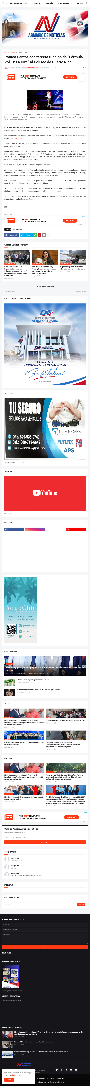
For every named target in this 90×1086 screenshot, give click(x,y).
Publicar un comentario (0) (45, 286)
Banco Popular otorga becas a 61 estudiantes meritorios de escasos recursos (24, 743)
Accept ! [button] (9, 1080)
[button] (3, 3)
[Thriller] (35, 564)
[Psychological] (76, 551)
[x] (55, 529)
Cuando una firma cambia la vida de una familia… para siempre (38, 690)
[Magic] (14, 542)
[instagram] (35, 529)
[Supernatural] (14, 564)
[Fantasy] (35, 534)
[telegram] (76, 1070)
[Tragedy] (55, 564)
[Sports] (76, 559)
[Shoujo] (14, 559)
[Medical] (76, 546)
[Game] (55, 534)
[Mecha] (35, 546)
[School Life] (35, 555)
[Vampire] (76, 564)
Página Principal (9, 52)
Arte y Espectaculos (18, 3)
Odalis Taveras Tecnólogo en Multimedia (50, 1082)
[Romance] (14, 555)
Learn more (16, 1075)
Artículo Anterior (9, 292)
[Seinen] (76, 555)
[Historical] (14, 538)
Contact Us (60, 1078)
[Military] (14, 551)
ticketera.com (17, 138)
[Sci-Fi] (55, 555)
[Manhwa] (55, 542)
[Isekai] (55, 538)
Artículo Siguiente (80, 292)
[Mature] (14, 546)
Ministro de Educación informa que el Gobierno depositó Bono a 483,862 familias (24, 798)
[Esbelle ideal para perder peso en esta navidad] (9, 682)
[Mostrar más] (48, 235)
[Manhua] (35, 542)
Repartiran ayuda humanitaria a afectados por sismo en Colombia (72, 268)
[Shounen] (35, 559)
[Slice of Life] (55, 559)
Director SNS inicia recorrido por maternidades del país (65, 720)
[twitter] (66, 1070)
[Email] (44, 235)
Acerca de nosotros (38, 1078)
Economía (49, 3)
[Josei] (76, 538)
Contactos (50, 1078)
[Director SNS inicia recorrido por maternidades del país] (7, 1044)
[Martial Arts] (76, 542)
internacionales (22, 52)
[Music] (35, 551)
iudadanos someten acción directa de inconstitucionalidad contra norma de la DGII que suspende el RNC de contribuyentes (63, 745)
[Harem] (76, 534)
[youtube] (76, 529)
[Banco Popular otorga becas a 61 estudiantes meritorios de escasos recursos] (7, 1054)
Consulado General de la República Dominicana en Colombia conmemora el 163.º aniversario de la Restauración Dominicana (15, 271)
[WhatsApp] (35, 235)
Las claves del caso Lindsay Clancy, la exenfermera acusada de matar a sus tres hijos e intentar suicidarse (44, 270)
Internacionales (65, 3)
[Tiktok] (14, 534)
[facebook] (14, 529)
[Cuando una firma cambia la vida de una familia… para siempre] (9, 692)
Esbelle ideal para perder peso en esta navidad (33, 680)
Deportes (36, 3)
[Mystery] (55, 551)
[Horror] (35, 538)
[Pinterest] (39, 235)
